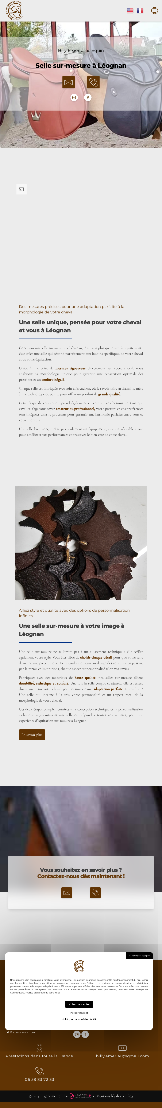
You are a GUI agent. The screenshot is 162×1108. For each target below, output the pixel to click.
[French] (140, 10)
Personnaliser (79, 1012)
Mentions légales (108, 1096)
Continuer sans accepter (22, 1032)
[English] (130, 10)
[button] (68, 82)
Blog (129, 1096)
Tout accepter (80, 1004)
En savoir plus (32, 734)
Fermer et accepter (140, 955)
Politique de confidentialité (79, 1019)
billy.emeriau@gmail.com (122, 1056)
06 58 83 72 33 (39, 1079)
